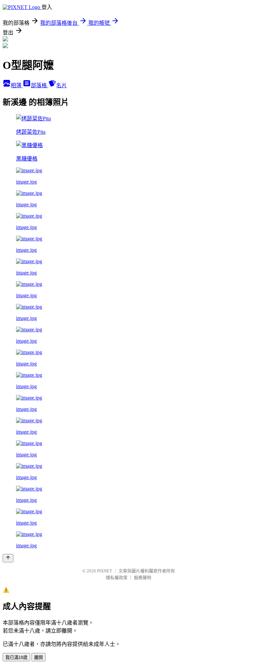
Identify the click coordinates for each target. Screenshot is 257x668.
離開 (38, 657)
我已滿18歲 (16, 657)
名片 (61, 85)
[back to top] (8, 558)
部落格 (39, 85)
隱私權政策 (116, 577)
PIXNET (104, 570)
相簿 (17, 85)
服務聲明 (142, 577)
